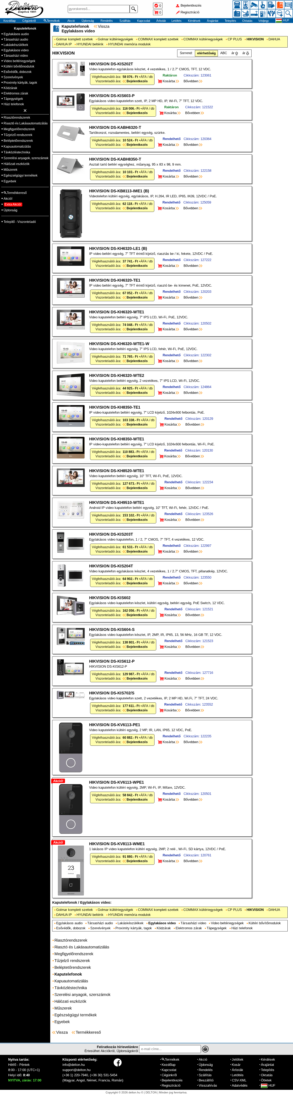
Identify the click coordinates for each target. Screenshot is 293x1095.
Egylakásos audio (16, 34)
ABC (223, 53)
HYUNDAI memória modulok (129, 44)
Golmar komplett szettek (74, 39)
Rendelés (106, 20)
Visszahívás (208, 1085)
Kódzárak (10, 88)
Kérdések (194, 20)
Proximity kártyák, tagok (20, 82)
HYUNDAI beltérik (90, 44)
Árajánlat (212, 20)
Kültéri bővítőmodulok (19, 66)
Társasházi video (16, 55)
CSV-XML (239, 1080)
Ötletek (266, 1080)
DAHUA (274, 39)
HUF (271, 1085)
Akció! (8, 198)
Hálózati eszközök (16, 164)
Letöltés (176, 20)
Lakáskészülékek (16, 45)
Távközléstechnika (17, 152)
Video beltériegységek (19, 61)
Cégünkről (29, 20)
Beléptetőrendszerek (18, 140)
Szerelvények (13, 77)
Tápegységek (13, 98)
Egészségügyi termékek (20, 175)
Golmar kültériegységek (115, 39)
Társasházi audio (16, 39)
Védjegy (263, 20)
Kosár (236, 1065)
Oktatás (247, 20)
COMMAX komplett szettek (158, 39)
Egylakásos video (16, 50)
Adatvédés (240, 1085)
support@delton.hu (76, 1070)
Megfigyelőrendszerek (19, 129)
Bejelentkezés (172, 1080)
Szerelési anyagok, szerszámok (26, 158)
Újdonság (88, 20)
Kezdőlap (9, 20)
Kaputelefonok (25, 28)
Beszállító (206, 1080)
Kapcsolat (143, 20)
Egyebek (10, 181)
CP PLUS (235, 39)
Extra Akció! (13, 204)
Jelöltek (237, 1059)
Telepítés (230, 20)
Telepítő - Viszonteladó (20, 221)
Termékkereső (88, 1032)
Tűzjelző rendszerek (18, 135)
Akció (71, 20)
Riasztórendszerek (17, 117)
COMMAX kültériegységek (203, 39)
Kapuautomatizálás (17, 146)
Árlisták (161, 20)
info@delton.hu (73, 1065)
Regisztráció (171, 1085)
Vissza (103, 26)
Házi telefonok (14, 104)
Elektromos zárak (16, 93)
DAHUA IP (64, 44)
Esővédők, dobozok (17, 71)
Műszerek (10, 169)
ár (232, 53)
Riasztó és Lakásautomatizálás (26, 123)
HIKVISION (255, 39)
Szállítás (125, 20)
